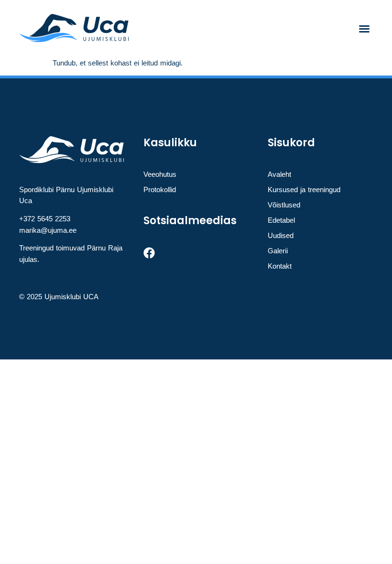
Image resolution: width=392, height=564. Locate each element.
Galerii (278, 251)
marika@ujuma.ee (47, 230)
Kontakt (280, 266)
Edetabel (281, 220)
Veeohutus (159, 174)
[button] (364, 28)
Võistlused (284, 205)
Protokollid (159, 189)
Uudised (281, 235)
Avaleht (279, 174)
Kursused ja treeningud (304, 189)
